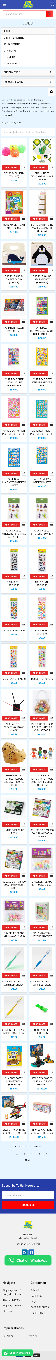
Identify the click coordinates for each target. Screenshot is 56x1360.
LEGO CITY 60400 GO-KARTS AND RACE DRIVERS (42, 1081)
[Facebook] (31, 1252)
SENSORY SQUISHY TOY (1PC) (14, 175)
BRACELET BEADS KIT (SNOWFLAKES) (14, 935)
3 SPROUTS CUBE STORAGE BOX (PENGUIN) (42, 279)
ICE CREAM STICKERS (14, 678)
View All (33, 1335)
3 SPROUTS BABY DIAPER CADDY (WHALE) (14, 279)
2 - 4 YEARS (10, 50)
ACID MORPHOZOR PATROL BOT (14, 329)
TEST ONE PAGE (11, 1299)
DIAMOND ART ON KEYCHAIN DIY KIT (42, 935)
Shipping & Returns (13, 1305)
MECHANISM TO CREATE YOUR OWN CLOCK (14, 727)
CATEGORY (36, 1295)
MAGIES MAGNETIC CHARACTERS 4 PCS (42, 1131)
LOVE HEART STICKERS (42, 632)
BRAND (35, 1290)
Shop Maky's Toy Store (11, 122)
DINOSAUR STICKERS (14, 630)
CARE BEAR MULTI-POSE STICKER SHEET (42, 432)
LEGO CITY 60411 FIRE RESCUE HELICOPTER (14, 1131)
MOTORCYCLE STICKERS (14, 583)
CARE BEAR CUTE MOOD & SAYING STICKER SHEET (14, 382)
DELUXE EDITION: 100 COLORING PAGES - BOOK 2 (42, 833)
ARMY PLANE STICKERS (42, 583)
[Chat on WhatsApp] (28, 1260)
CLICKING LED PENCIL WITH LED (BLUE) (42, 983)
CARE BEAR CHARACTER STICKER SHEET (14, 482)
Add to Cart (11, 167)
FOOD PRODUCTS (40, 1307)
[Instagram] (25, 1252)
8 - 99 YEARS (10, 63)
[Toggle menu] (4, 4)
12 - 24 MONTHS (12, 44)
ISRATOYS (8, 1335)
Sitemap (7, 1310)
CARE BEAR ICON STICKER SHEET (42, 480)
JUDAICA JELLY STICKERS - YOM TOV (42, 532)
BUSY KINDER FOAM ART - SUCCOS (14, 226)
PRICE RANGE (38, 1312)
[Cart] (52, 4)
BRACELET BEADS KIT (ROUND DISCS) (42, 883)
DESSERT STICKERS (42, 678)
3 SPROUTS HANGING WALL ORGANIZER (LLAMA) (42, 227)
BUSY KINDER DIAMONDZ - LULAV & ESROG (42, 176)
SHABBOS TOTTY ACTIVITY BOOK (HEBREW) (14, 1081)
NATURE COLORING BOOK (14, 832)
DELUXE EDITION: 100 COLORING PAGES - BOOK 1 (14, 884)
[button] (51, 92)
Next (28, 1160)
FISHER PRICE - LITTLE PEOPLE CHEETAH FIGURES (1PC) (14, 780)
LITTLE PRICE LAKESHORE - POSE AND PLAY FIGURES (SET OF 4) (42, 780)
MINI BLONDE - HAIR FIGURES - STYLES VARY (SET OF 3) (42, 727)
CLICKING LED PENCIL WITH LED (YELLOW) (14, 1031)
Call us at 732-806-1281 (28, 1243)
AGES (34, 1301)
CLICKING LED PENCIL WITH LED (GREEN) (14, 983)
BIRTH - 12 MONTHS (14, 37)
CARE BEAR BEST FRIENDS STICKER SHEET (42, 382)
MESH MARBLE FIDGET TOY (42, 1031)
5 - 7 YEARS (10, 56)
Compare (23, 167)
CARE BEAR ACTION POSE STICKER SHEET (14, 432)
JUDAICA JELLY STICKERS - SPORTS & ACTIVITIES (14, 533)
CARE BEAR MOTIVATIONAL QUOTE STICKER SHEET (42, 330)
